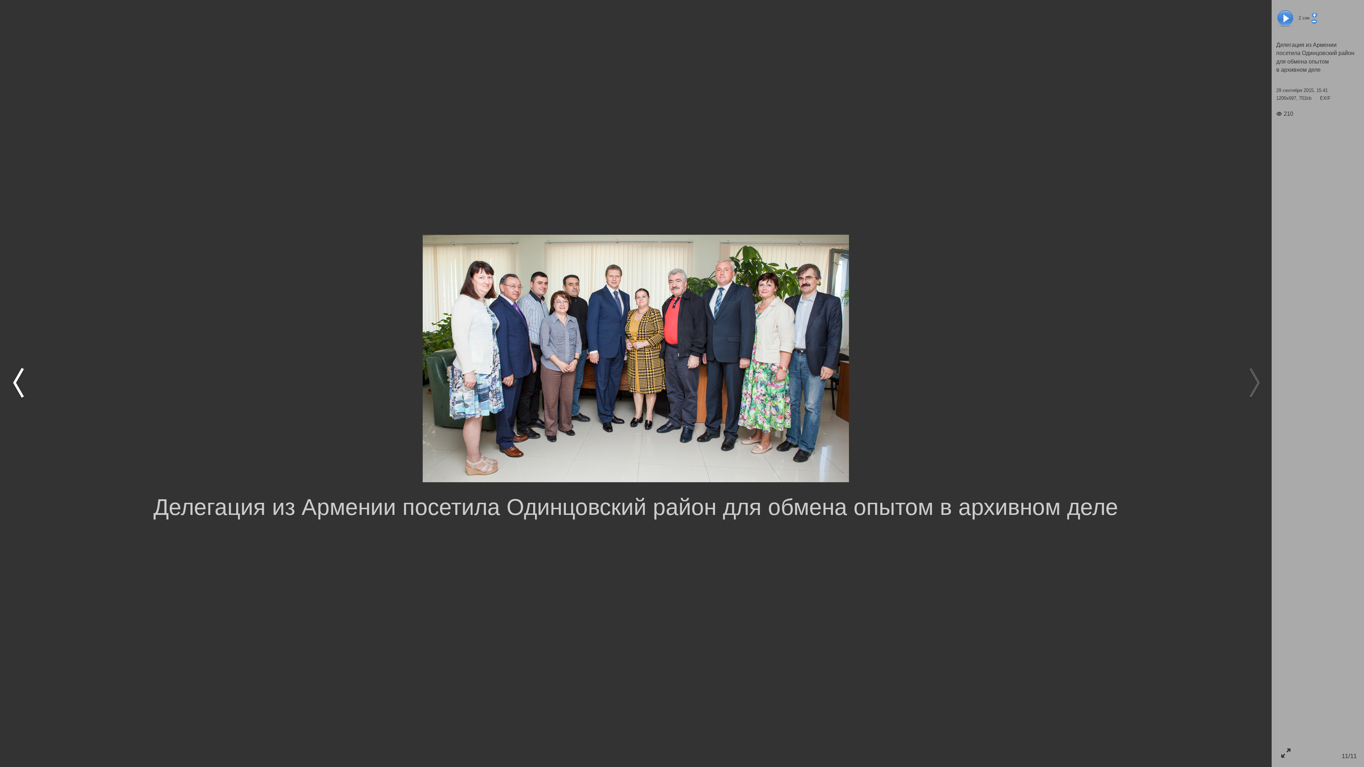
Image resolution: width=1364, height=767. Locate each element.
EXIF (1325, 98)
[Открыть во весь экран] (1286, 753)
